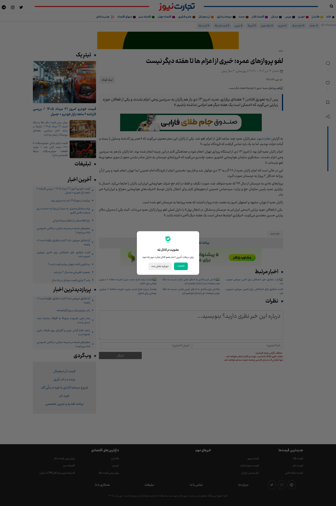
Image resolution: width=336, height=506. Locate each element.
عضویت (181, 266)
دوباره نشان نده (160, 266)
